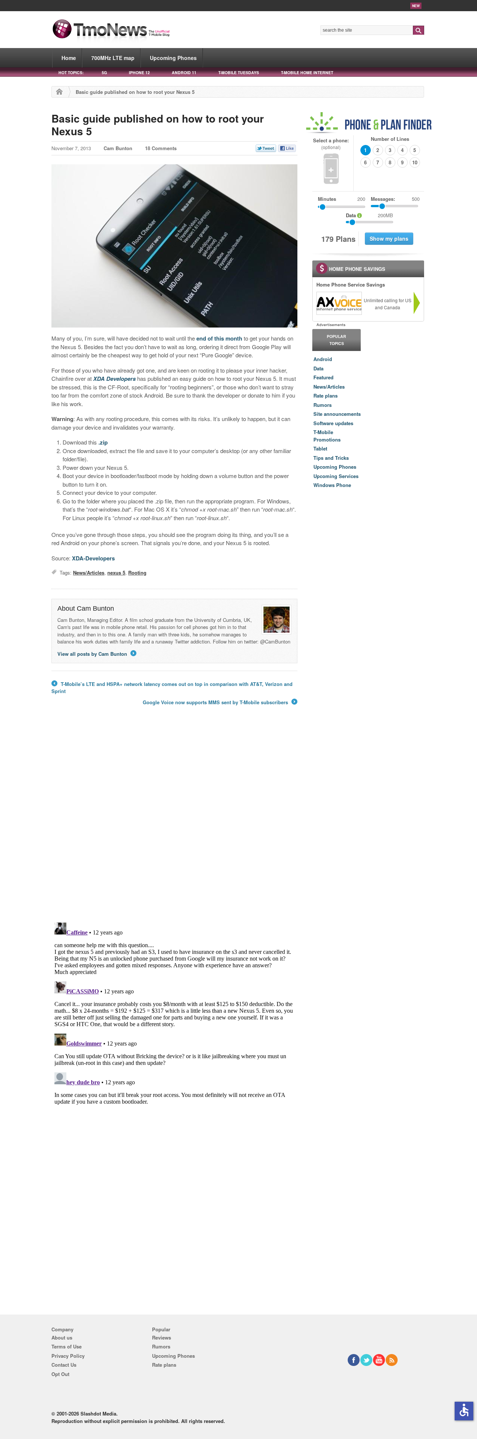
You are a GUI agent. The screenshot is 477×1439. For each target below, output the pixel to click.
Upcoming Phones (173, 57)
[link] (338, 303)
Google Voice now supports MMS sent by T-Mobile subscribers (219, 702)
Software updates (333, 423)
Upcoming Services (335, 476)
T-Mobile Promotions (327, 435)
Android (322, 359)
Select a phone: (331, 143)
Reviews (161, 1337)
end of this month (219, 338)
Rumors (322, 404)
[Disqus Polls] (174, 819)
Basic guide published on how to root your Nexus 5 (157, 125)
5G (104, 72)
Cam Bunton (118, 148)
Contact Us (63, 1364)
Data (318, 368)
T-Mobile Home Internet (307, 72)
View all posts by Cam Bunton (96, 653)
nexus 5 (116, 572)
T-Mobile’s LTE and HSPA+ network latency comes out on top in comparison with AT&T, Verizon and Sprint (172, 687)
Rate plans (325, 395)
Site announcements (337, 413)
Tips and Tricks (331, 457)
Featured (323, 377)
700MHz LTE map (113, 57)
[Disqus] (174, 1013)
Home (68, 57)
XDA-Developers (93, 558)
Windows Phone (332, 484)
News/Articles (88, 572)
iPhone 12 (139, 72)
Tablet (320, 448)
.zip (103, 442)
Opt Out (60, 1374)
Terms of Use (66, 1346)
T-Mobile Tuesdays (238, 72)
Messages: (395, 198)
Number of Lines (390, 138)
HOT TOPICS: (71, 72)
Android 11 (184, 72)
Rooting (137, 572)
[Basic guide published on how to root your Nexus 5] (174, 246)
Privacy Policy (68, 1355)
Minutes (327, 198)
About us (61, 1337)
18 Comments (161, 148)
